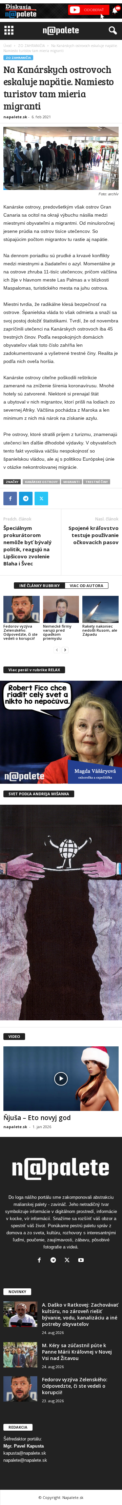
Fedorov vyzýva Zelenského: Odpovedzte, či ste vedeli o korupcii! (20, 632)
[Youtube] (82, 1260)
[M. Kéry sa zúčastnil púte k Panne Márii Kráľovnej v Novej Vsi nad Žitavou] (20, 1354)
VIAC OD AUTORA (86, 585)
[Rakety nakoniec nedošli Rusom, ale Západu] (100, 609)
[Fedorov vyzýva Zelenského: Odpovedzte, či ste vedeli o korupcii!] (21, 609)
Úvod (7, 45)
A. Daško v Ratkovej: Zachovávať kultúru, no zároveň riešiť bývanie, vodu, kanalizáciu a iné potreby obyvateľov (80, 1314)
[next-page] (65, 649)
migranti (71, 482)
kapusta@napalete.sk (24, 1453)
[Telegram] (26, 498)
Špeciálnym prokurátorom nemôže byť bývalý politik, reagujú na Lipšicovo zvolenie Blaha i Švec (27, 546)
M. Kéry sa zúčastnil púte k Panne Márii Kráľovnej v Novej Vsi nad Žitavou (77, 1351)
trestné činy (96, 482)
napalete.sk (15, 116)
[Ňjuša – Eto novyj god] (61, 1078)
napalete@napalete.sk (25, 1460)
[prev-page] (57, 649)
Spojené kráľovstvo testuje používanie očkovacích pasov (93, 535)
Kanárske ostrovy (41, 482)
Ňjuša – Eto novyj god (37, 1117)
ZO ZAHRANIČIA (31, 45)
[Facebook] (10, 498)
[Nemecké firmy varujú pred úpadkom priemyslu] (61, 609)
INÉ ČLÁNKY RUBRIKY (39, 585)
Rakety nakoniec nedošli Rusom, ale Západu (99, 630)
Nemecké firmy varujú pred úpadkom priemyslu (57, 632)
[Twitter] (41, 498)
